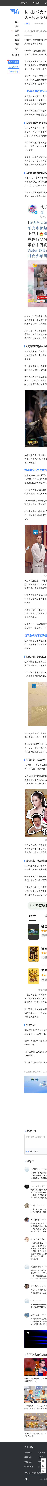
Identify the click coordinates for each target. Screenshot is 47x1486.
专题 (17, 44)
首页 (17, 21)
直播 (17, 35)
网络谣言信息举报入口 (33, 1472)
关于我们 (41, 1457)
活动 (17, 48)
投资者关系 (28, 1466)
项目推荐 (27, 1457)
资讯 (17, 30)
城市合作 (27, 1452)
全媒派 (27, 23)
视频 (17, 39)
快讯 (17, 26)
